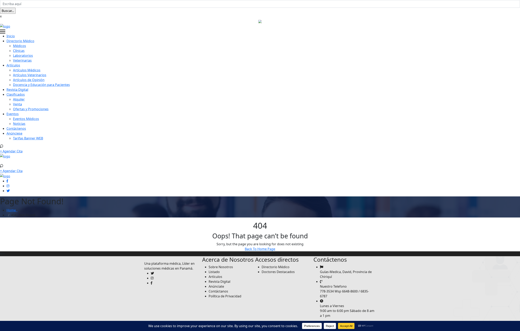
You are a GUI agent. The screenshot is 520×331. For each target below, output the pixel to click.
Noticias (19, 123)
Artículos (13, 65)
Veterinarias (22, 60)
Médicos (19, 46)
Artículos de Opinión (28, 80)
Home (11, 210)
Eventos (12, 114)
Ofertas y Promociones (31, 109)
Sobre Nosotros (221, 267)
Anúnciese (14, 133)
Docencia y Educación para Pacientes (41, 84)
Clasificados (15, 94)
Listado (214, 272)
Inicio (10, 36)
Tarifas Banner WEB (28, 138)
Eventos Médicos (26, 119)
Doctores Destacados (278, 272)
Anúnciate (216, 286)
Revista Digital (17, 89)
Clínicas (19, 50)
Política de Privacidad (225, 296)
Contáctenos (16, 128)
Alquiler (19, 99)
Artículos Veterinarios (29, 75)
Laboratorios (23, 55)
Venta (17, 104)
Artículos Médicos (26, 70)
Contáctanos (218, 291)
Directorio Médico (20, 41)
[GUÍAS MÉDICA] (5, 26)
